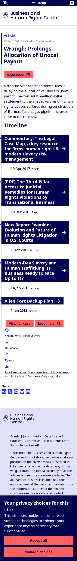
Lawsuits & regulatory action (47, 375)
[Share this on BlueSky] (22, 391)
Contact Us (32, 441)
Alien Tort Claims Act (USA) (18, 375)
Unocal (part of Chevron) (27, 335)
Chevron (9, 335)
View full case (19, 323)
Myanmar (10, 360)
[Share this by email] (28, 391)
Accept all (38, 540)
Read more (15, 75)
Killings (31, 372)
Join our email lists (56, 441)
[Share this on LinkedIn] (16, 391)
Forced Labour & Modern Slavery (52, 372)
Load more (46, 323)
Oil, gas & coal (12, 347)
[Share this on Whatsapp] (4, 391)
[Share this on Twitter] (10, 391)
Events (15, 436)
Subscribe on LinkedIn (25, 445)
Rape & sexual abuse (15, 372)
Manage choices (38, 552)
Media (37, 436)
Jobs (26, 436)
